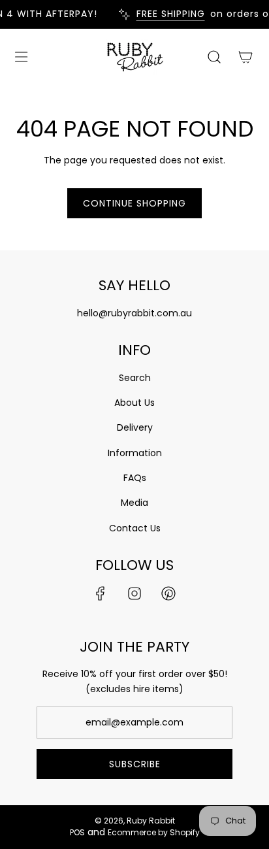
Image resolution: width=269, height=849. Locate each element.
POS (77, 832)
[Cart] (245, 57)
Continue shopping (134, 203)
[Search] (214, 57)
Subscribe (135, 764)
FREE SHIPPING (167, 14)
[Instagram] (134, 593)
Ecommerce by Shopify (154, 832)
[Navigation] (21, 57)
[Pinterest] (168, 593)
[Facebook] (100, 593)
